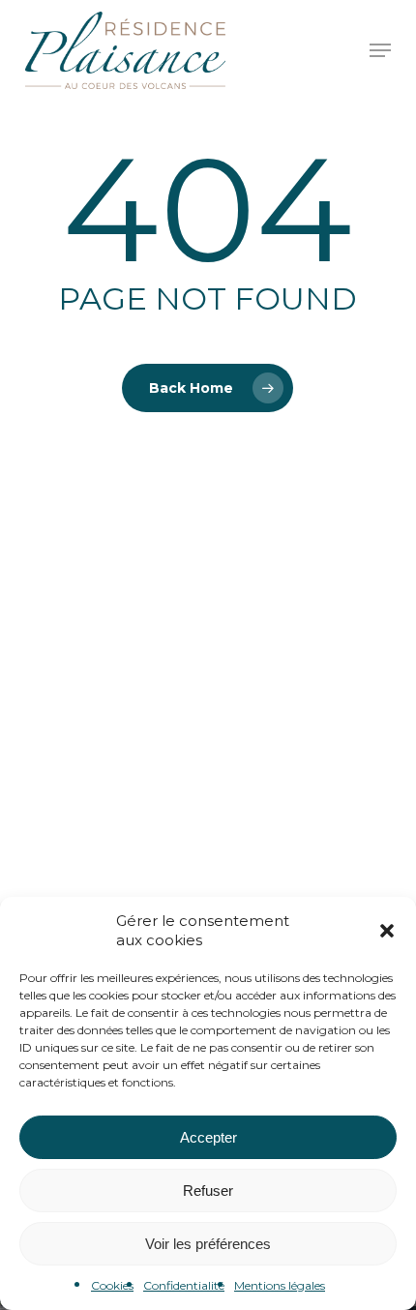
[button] (387, 930)
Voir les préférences (208, 1244)
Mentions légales (279, 1285)
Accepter (208, 1137)
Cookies (112, 1285)
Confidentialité (183, 1285)
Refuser (208, 1190)
